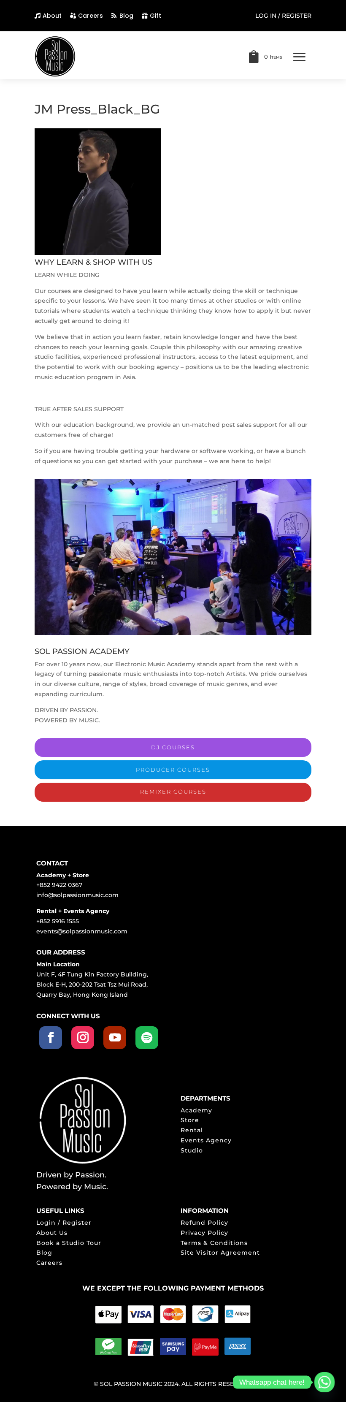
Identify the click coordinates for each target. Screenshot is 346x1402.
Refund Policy (204, 1222)
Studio (192, 1150)
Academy (196, 1110)
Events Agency (206, 1140)
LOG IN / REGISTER (283, 16)
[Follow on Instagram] (82, 1037)
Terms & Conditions (214, 1243)
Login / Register (64, 1222)
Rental (192, 1130)
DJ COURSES (173, 747)
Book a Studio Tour (68, 1243)
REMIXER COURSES (173, 791)
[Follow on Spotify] (146, 1037)
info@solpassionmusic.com (77, 895)
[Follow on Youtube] (114, 1037)
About (52, 15)
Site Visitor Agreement (220, 1252)
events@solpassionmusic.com (81, 931)
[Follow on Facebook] (50, 1037)
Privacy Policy (204, 1233)
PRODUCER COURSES (173, 769)
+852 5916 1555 (57, 921)
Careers (90, 15)
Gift (155, 15)
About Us (52, 1233)
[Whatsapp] (324, 1382)
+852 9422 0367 (59, 885)
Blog (126, 15)
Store (190, 1120)
